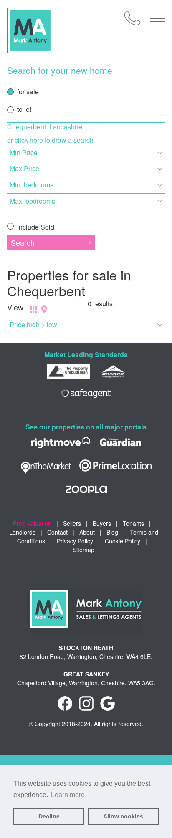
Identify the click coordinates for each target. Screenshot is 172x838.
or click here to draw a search (50, 140)
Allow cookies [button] (123, 816)
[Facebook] (65, 702)
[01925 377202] (132, 18)
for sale (28, 91)
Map (44, 309)
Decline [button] (49, 816)
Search (23, 242)
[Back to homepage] (30, 30)
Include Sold (34, 227)
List (33, 309)
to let (24, 109)
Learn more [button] (68, 794)
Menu (157, 18)
